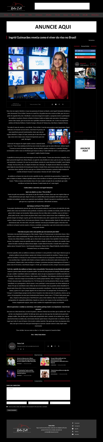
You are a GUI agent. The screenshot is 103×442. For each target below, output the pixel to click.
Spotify (76, 428)
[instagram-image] (80, 73)
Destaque (19, 363)
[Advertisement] (62, 6)
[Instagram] (21, 349)
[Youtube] (72, 434)
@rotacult (83, 63)
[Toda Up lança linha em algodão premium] (44, 374)
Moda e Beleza (54, 374)
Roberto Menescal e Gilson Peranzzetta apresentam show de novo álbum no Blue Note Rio (26, 359)
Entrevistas (92, 40)
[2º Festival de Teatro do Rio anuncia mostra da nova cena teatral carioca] (11, 374)
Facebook (77, 423)
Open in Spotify (79, 131)
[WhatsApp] (52, 104)
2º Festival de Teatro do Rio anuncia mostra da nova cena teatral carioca (25, 371)
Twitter (76, 431)
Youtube (77, 434)
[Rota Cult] (12, 346)
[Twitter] (62, 104)
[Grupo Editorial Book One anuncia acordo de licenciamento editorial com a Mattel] (44, 362)
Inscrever (92, 57)
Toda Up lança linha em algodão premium (60, 371)
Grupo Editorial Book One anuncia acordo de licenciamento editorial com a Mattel (59, 360)
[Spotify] (72, 428)
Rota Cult (20, 343)
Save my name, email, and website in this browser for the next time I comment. (27, 406)
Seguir (93, 54)
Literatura (53, 365)
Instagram (77, 426)
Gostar (93, 50)
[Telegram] (55, 104)
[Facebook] (59, 104)
